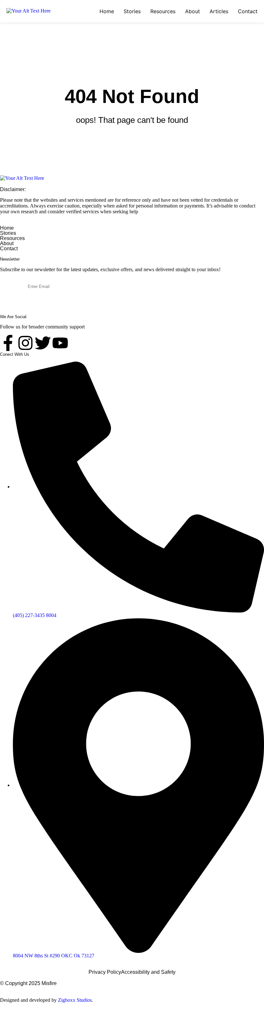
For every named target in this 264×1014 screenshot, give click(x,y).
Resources (162, 11)
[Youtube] (60, 343)
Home (106, 11)
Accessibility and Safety (148, 972)
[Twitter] (43, 343)
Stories (132, 11)
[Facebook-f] (8, 343)
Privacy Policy (105, 972)
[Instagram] (25, 343)
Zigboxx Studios (75, 1000)
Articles (219, 11)
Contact (248, 11)
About (192, 11)
